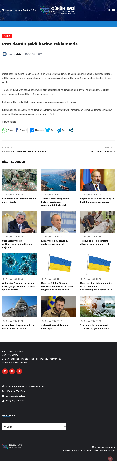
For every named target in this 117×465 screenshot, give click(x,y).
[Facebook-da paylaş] (19, 130)
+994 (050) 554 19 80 (15, 391)
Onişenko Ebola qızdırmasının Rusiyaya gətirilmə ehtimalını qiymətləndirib (18, 286)
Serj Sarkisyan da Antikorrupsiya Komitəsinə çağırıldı (17, 244)
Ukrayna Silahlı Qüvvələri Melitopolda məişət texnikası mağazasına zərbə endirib (57, 286)
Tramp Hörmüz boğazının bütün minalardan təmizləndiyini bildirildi (55, 202)
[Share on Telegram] (62, 130)
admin (18, 54)
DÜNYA (7, 36)
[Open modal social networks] (71, 130)
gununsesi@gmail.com (16, 396)
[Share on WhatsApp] (7, 130)
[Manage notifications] (110, 458)
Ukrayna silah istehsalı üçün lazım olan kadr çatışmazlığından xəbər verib (96, 286)
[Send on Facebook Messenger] (37, 130)
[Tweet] (50, 130)
